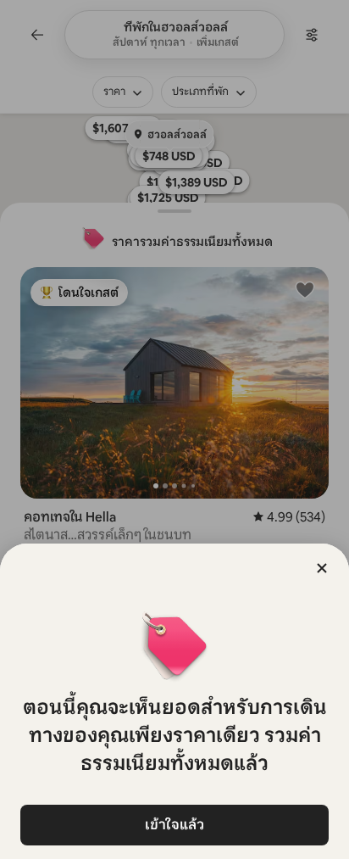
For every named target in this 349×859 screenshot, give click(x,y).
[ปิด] (322, 568)
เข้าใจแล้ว (174, 825)
